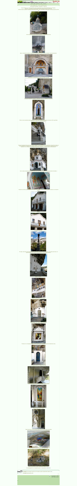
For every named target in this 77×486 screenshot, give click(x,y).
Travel (32, 3)
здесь (51, 471)
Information (38, 3)
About (41, 3)
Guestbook (44, 3)
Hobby (35, 3)
